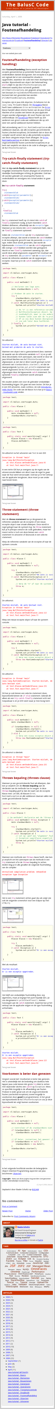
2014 (8, 1335)
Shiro (42, 1278)
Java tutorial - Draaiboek (18, 1392)
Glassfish (38, 1261)
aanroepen (24, 859)
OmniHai (15, 1271)
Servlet (35, 1278)
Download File (36, 1257)
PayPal (40, 1240)
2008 (8, 1352)
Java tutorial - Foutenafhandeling (22, 1395)
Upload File (42, 1282)
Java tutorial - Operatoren (19, 1387)
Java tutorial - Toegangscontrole (22, 1389)
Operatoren (44, 38)
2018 (8, 1323)
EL (34, 1259)
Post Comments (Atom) (24, 1216)
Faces (18, 1261)
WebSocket (24, 1287)
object (28, 82)
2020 (8, 1317)
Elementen (16, 38)
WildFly (46, 1287)
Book (40, 1251)
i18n (13, 1263)
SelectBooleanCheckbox (38, 1276)
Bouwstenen (26, 38)
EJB (29, 1259)
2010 (8, 1346)
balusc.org (31, 1235)
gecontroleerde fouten (18, 798)
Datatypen (35, 38)
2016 (8, 1329)
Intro (4, 38)
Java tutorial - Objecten (18, 1398)
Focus (31, 1261)
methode (22, 788)
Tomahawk (45, 1280)
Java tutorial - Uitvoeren (18, 1401)
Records (17, 1276)
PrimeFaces (39, 1274)
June (10, 1364)
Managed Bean (41, 1266)
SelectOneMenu (11, 1278)
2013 (8, 1338)
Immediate (20, 1263)
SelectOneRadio (24, 1278)
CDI (46, 1250)
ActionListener (11, 1251)
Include (28, 1263)
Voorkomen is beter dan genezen (26, 1073)
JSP (28, 1266)
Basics (9, 38)
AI (19, 1250)
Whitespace (38, 1287)
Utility (14, 1284)
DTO (46, 1256)
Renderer (25, 1276)
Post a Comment (9, 1206)
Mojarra (18, 1269)
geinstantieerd (32, 351)
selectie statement (33, 693)
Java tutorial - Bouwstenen (19, 1381)
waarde (8, 354)
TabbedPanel (30, 1280)
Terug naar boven (9, 152)
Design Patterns (23, 1257)
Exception (23, 118)
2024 (8, 1306)
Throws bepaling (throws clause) (26, 778)
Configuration (44, 1253)
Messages (11, 1269)
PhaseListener (10, 1274)
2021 (8, 1314)
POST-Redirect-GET (25, 1274)
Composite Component (28, 1253)
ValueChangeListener (37, 1285)
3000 (8, 1297)
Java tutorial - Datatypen (19, 1384)
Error (47, 107)
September (13, 1361)
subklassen (17, 107)
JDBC (47, 1263)
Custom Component (34, 1255)
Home (28, 1211)
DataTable (11, 1257)
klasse (25, 105)
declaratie (6, 788)
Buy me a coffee (21, 1240)
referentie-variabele (19, 258)
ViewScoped (12, 1286)
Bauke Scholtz (24, 1227)
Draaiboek (19, 40)
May (10, 1366)
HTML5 (8, 1263)
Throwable (37, 105)
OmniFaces (39, 1269)
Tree (16, 1282)
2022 (8, 1311)
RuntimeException (10, 140)
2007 (8, 1355)
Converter (12, 1255)
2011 (8, 1343)
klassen (26, 793)
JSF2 (21, 1266)
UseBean (7, 1284)
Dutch (9, 1259)
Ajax (24, 1251)
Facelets (10, 1261)
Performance (38, 1272)
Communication (12, 1253)
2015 (8, 1332)
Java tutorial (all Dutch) (18, 1372)
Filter (25, 1261)
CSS (18, 1255)
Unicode (32, 1282)
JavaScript (38, 1263)
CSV (23, 1255)
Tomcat (10, 1282)
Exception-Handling (43, 1259)
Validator (22, 1284)
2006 (8, 1358)
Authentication (32, 1251)
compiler (6, 135)
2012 (8, 1340)
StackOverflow (17, 1280)
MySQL (26, 1269)
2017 (8, 1326)
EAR (15, 1259)
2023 (8, 1308)
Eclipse (22, 1259)
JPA (6, 1266)
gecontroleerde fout (25, 783)
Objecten (44, 40)
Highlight (46, 1261)
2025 (8, 1303)
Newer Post (7, 1211)
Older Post (48, 1211)
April (10, 1369)
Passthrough (26, 1272)
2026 (8, 1300)
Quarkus (48, 1274)
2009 (8, 1349)
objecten (29, 102)
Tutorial (23, 1282)
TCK (37, 1280)
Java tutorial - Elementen (19, 1378)
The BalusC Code (27, 4)
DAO (45, 1255)
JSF (13, 1266)
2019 (8, 1320)
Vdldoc (48, 1284)
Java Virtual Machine (11, 359)
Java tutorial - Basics (17, 1375)
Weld (31, 1287)
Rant (11, 1276)
